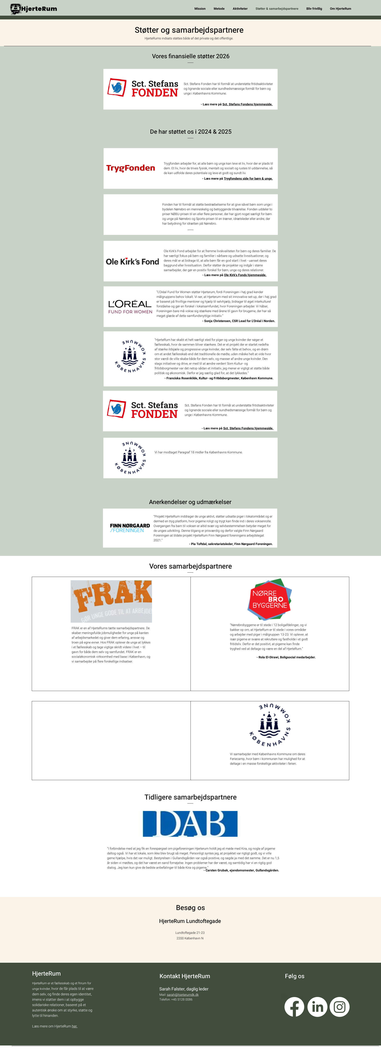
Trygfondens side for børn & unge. (248, 178)
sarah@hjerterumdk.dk (183, 994)
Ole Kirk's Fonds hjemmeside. (245, 275)
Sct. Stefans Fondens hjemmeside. (247, 104)
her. (74, 1026)
